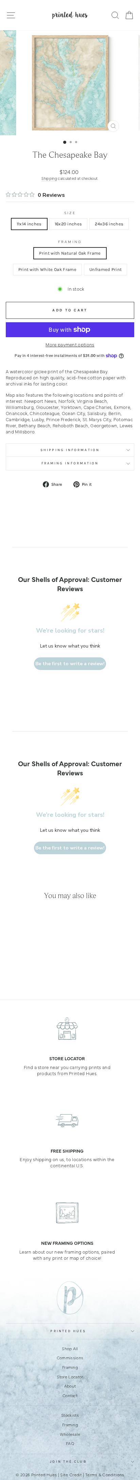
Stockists (70, 1415)
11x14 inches (29, 223)
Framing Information (70, 463)
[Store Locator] (67, 1028)
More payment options (70, 344)
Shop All (70, 1348)
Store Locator (70, 1376)
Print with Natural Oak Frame (70, 253)
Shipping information (70, 450)
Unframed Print (105, 269)
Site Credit (71, 1474)
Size (69, 212)
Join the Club (68, 1462)
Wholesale (70, 1434)
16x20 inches (68, 223)
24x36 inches (109, 223)
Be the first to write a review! (70, 663)
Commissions (70, 1357)
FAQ (70, 1443)
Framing (70, 241)
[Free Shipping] (67, 1120)
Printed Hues (68, 1331)
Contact (70, 1395)
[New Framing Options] (67, 1213)
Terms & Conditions (104, 1474)
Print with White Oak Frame (47, 269)
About (70, 1386)
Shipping (49, 178)
